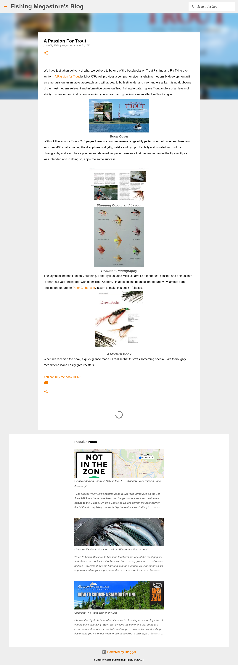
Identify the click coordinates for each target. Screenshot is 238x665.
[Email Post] (46, 384)
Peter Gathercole (84, 287)
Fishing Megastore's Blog (47, 6)
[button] (46, 53)
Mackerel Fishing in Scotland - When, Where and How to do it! (110, 549)
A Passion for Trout (67, 76)
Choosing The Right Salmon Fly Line (96, 612)
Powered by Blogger (121, 652)
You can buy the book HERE (62, 377)
